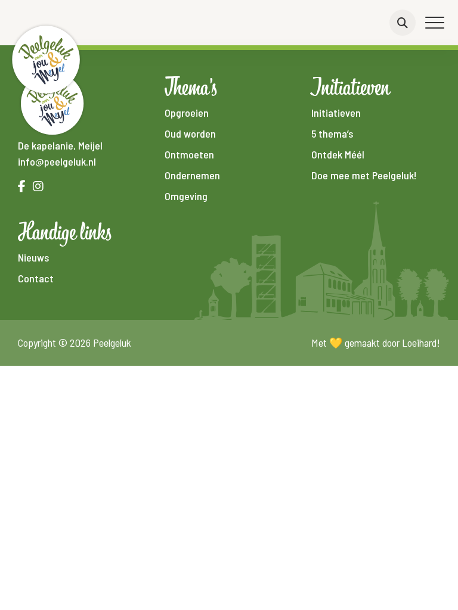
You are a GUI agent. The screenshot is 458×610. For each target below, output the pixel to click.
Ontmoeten (189, 154)
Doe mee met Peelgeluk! (364, 175)
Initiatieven (336, 112)
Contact (36, 278)
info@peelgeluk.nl (57, 161)
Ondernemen (192, 175)
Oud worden (190, 133)
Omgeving (186, 196)
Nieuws (33, 257)
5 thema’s (332, 133)
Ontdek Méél (337, 154)
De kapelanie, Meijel (60, 145)
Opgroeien (187, 112)
